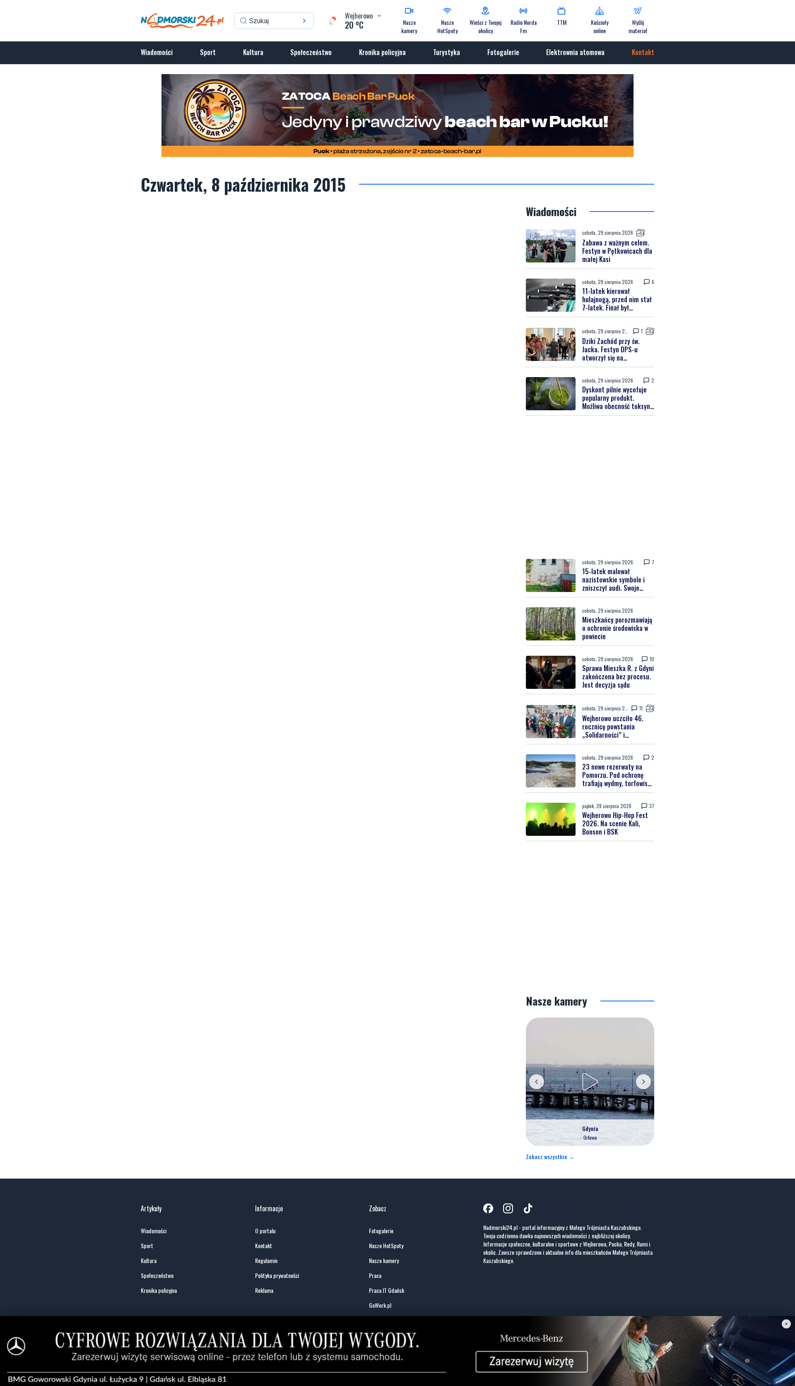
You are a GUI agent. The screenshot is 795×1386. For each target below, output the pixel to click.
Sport (208, 52)
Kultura (253, 52)
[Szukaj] (304, 21)
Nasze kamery (384, 1260)
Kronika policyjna (382, 52)
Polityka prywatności (277, 1275)
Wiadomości (157, 52)
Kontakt (643, 52)
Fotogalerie (503, 52)
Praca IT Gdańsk (386, 1290)
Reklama (264, 1290)
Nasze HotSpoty (386, 1246)
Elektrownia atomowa (575, 52)
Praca (375, 1275)
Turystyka (446, 52)
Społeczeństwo (311, 52)
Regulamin (266, 1260)
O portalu (265, 1231)
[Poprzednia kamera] (536, 1081)
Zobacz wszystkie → (550, 1157)
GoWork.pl (380, 1305)
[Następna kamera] (643, 1081)
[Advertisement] (590, 487)
